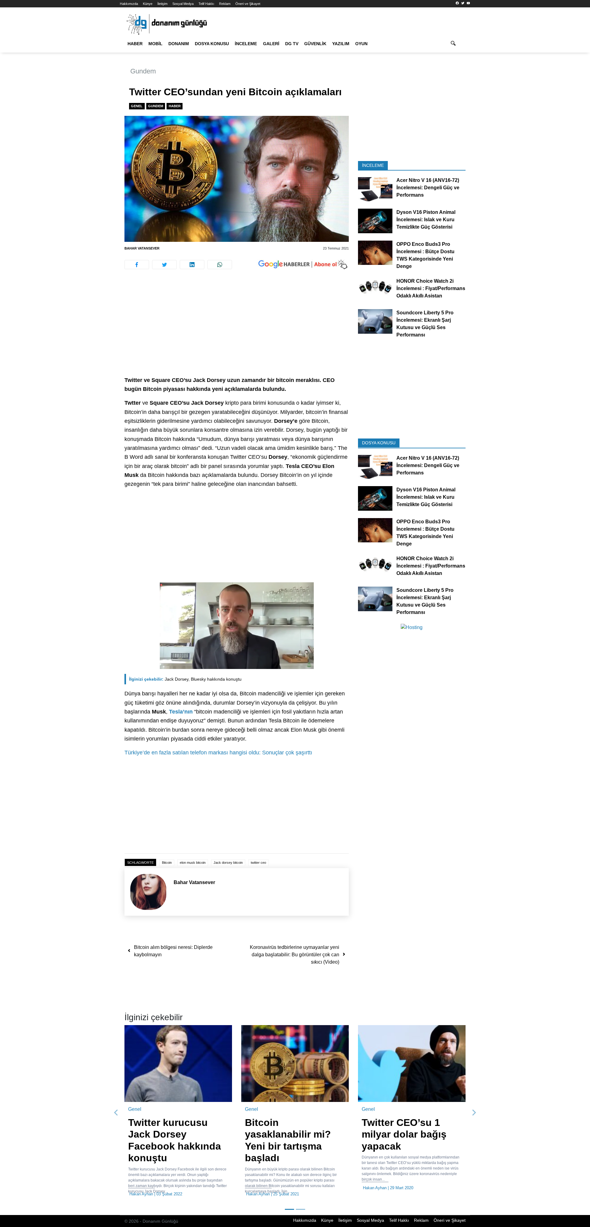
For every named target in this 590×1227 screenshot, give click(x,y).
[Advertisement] (92, 110)
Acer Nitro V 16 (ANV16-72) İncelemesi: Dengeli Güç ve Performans (427, 188)
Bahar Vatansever (141, 248)
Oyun (361, 43)
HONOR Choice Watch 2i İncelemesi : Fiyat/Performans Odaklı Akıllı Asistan (430, 288)
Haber (135, 43)
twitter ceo (258, 862)
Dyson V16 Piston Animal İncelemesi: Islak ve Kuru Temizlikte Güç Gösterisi (425, 220)
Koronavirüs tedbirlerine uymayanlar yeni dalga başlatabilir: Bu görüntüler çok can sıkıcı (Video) (294, 955)
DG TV (291, 43)
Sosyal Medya (183, 4)
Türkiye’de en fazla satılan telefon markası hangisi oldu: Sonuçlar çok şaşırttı (218, 752)
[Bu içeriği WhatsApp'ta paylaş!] (220, 264)
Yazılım (340, 43)
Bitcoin (167, 862)
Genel (137, 106)
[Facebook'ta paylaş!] (137, 264)
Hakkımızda (129, 4)
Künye (147, 4)
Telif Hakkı (206, 4)
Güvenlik (315, 43)
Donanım (178, 43)
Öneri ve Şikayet (247, 4)
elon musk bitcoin (193, 862)
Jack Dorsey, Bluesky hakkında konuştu (185, 679)
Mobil (155, 43)
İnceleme (246, 43)
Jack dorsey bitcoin (228, 862)
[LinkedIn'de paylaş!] (192, 264)
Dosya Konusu (212, 43)
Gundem (143, 71)
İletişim (162, 4)
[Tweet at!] (164, 264)
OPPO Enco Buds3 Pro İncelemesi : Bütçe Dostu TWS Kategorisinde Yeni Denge (425, 255)
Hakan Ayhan (141, 1194)
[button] (116, 1112)
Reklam (224, 4)
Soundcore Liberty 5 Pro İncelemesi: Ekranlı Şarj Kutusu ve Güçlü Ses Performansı (425, 323)
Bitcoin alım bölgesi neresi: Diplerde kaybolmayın (173, 951)
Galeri (271, 43)
